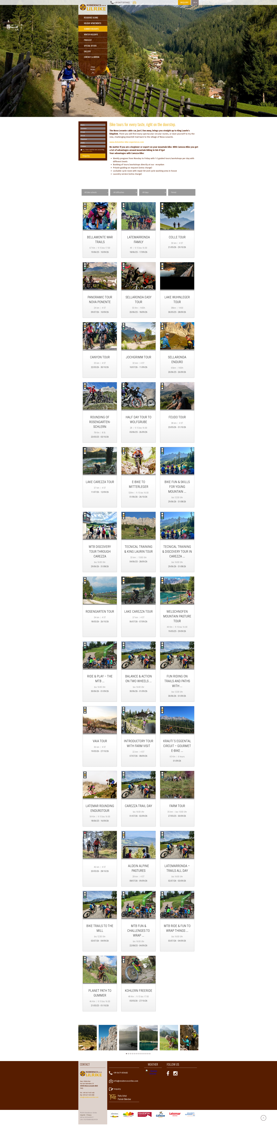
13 (149, 1053)
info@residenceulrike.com (89, 1097)
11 (146, 1053)
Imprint (82, 1115)
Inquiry (117, 1089)
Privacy (88, 1115)
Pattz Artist (122, 1095)
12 (147, 1053)
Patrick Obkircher (124, 1099)
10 (144, 1053)
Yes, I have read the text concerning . (93, 150)
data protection (87, 151)
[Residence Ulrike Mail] (134, 2)
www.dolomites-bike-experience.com (127, 142)
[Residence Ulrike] (92, 7)
